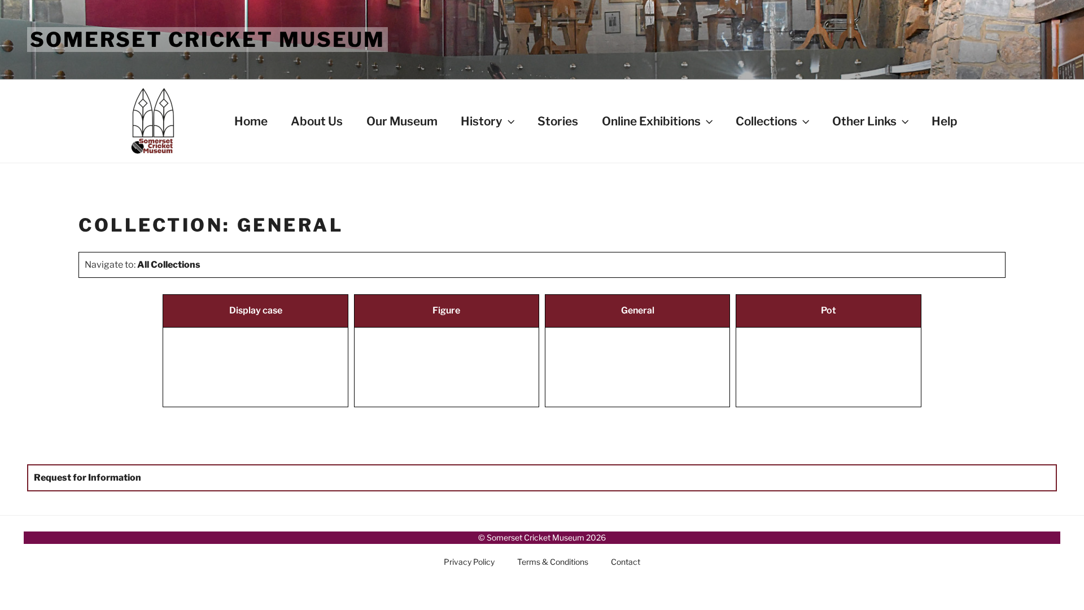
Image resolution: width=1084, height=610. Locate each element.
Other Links (864, 121)
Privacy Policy (469, 562)
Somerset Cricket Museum (207, 39)
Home (251, 121)
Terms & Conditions (552, 562)
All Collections (168, 264)
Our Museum (402, 121)
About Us (317, 121)
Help (945, 121)
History (481, 121)
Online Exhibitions (651, 121)
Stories (557, 121)
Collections (766, 121)
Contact (625, 562)
